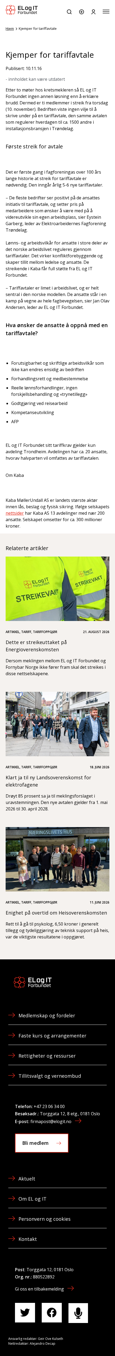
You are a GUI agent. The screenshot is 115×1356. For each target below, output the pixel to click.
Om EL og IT (32, 1199)
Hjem (10, 28)
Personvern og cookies (44, 1219)
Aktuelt (26, 1178)
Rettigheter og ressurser (47, 1055)
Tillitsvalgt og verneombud (49, 1076)
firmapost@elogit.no (50, 1121)
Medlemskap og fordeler (46, 1015)
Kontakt (27, 1239)
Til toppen (82, 1339)
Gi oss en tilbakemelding (39, 1289)
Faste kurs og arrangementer (52, 1035)
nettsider (15, 513)
